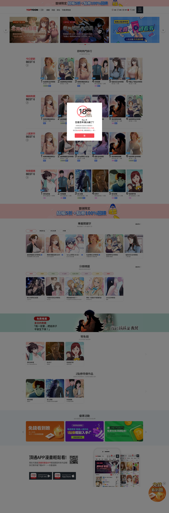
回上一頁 (84, 120)
